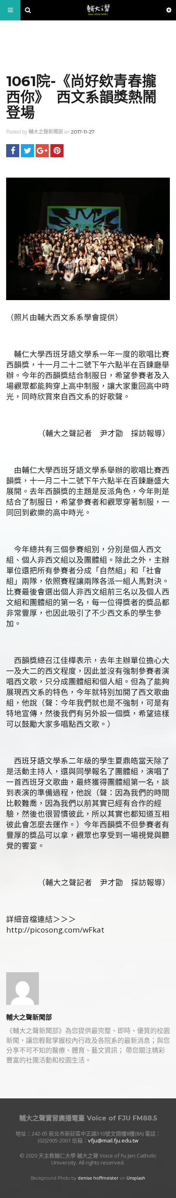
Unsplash (135, 1178)
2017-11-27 (83, 132)
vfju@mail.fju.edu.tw (113, 1140)
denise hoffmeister (98, 1178)
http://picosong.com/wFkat (55, 929)
